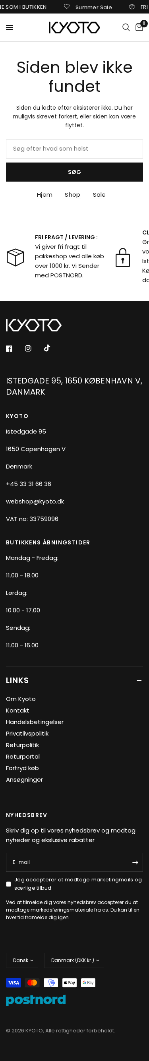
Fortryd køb (22, 768)
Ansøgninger (24, 779)
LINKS (17, 680)
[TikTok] (53, 348)
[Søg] (126, 27)
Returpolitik (22, 745)
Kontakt (17, 710)
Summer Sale (89, 7)
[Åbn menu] (9, 27)
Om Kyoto (21, 699)
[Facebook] (14, 348)
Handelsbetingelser (35, 722)
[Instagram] (34, 348)
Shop (72, 194)
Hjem (44, 194)
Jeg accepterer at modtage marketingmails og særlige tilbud (78, 884)
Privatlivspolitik (27, 733)
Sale (99, 194)
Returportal (23, 756)
